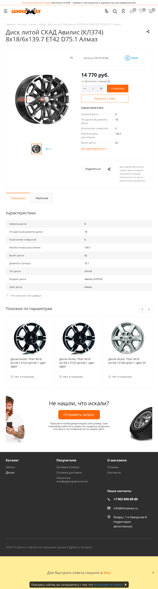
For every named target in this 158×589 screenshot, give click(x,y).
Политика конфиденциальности (72, 479)
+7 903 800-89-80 (125, 499)
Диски (10, 472)
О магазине (117, 460)
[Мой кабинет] (123, 11)
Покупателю (66, 460)
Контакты (114, 472)
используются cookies (108, 584)
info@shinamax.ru (125, 508)
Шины (10, 467)
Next (149, 309)
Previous (143, 309)
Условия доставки (69, 472)
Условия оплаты (67, 467)
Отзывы (113, 467)
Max (107, 572)
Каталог (12, 460)
